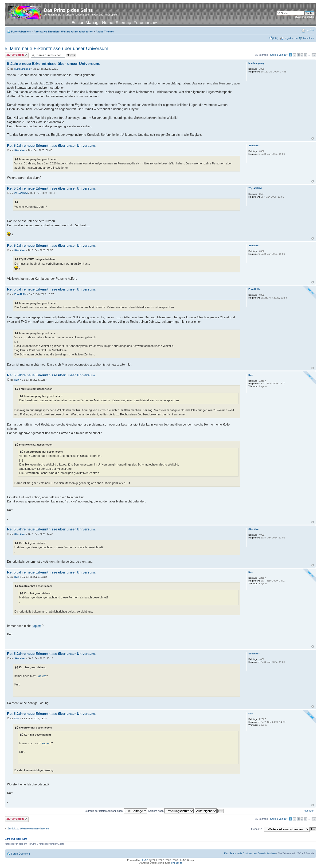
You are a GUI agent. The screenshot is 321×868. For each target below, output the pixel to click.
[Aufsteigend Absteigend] (209, 810)
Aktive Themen (105, 31)
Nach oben (312, 138)
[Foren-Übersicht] (25, 11)
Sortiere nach (156, 810)
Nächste (308, 810)
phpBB (144, 860)
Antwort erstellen (14, 53)
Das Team (230, 853)
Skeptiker (19, 150)
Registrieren (291, 38)
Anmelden (308, 38)
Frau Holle (20, 294)
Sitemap (123, 22)
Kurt (16, 379)
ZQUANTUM (20, 193)
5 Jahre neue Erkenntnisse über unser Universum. (57, 48)
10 (313, 55)
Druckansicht (303, 30)
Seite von (278, 54)
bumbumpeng (22, 69)
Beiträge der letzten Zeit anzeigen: (104, 810)
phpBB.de (176, 862)
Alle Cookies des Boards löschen (257, 853)
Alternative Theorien (46, 31)
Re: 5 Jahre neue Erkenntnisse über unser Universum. (51, 145)
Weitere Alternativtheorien (77, 31)
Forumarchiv (145, 22)
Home (107, 22)
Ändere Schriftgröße (310, 30)
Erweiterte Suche (304, 16)
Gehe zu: (256, 829)
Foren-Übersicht (21, 31)
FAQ (275, 38)
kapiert (36, 626)
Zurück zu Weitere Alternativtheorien (28, 828)
